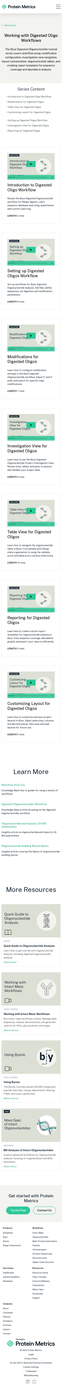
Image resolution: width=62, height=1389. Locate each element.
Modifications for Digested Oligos (26, 101)
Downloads (37, 1294)
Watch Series (11, 1030)
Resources (10, 25)
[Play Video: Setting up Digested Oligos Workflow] (31, 250)
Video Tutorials (39, 1277)
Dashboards (8, 1273)
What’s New (38, 1289)
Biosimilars (8, 1281)
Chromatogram (39, 1249)
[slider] (31, 177)
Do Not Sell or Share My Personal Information (31, 1363)
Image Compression (12, 1245)
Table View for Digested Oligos (24, 107)
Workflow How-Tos (13, 784)
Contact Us (44, 1210)
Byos (5, 1237)
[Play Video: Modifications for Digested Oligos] (31, 336)
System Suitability (11, 1277)
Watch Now (10, 1166)
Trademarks (31, 1371)
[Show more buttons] (52, 177)
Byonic (6, 1241)
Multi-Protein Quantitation (44, 1241)
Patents (7, 1317)
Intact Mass (38, 1233)
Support (36, 1298)
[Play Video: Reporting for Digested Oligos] (31, 597)
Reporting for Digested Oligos (24, 130)
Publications (38, 1285)
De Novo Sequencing (42, 1254)
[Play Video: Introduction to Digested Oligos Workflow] (31, 164)
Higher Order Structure (43, 1262)
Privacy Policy (31, 1358)
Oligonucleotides (40, 1237)
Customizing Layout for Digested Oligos (29, 112)
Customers (8, 1312)
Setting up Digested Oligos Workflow (27, 120)
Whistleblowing (31, 1375)
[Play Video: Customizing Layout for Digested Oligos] (31, 683)
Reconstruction (39, 1258)
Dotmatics (8, 1321)
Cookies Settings (31, 1367)
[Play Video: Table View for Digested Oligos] (31, 511)
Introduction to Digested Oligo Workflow (29, 96)
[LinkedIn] (28, 1382)
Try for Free (18, 1210)
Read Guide (10, 962)
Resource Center (40, 1273)
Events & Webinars (41, 1281)
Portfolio (7, 1325)
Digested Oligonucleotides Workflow (24, 804)
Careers (6, 1329)
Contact (7, 1333)
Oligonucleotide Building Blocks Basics (25, 845)
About (6, 1308)
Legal (31, 1354)
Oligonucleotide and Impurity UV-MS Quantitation (23, 825)
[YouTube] (34, 1382)
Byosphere (8, 1233)
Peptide (36, 1245)
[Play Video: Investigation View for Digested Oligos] (31, 425)
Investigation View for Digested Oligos (28, 125)
